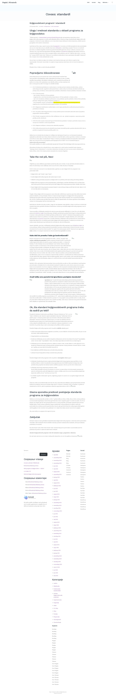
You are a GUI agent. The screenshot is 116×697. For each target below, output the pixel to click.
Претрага (26, 450)
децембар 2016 (58, 463)
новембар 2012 (58, 505)
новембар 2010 (58, 558)
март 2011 (56, 547)
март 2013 (56, 497)
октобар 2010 (57, 561)
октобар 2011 (57, 536)
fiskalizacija (56, 586)
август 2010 (57, 567)
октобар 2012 (57, 508)
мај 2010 (56, 575)
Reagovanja (47, 26)
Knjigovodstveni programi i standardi (47, 23)
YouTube (82, 488)
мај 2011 (56, 542)
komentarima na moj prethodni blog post (50, 37)
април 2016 (57, 471)
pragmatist (57, 46)
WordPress (83, 500)
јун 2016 (56, 466)
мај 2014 (56, 480)
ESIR (88, 2)
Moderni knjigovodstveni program (32, 474)
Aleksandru (58, 48)
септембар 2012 (58, 511)
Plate (55, 611)
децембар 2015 (58, 474)
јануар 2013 (57, 499)
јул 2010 (56, 570)
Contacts (68, 470)
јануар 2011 (57, 553)
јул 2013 (56, 488)
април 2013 (57, 494)
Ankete (55, 583)
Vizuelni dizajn (57, 622)
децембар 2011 (58, 530)
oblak (55, 605)
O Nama (68, 465)
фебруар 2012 (57, 528)
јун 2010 (56, 573)
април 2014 (57, 483)
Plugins (54, 640)
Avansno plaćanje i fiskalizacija (31, 463)
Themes (54, 652)
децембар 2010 (58, 556)
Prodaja (56, 614)
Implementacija (58, 600)
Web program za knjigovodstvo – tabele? (34, 468)
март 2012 (56, 525)
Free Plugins (55, 663)
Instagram (83, 465)
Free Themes (55, 675)
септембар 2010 (58, 564)
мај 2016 (56, 468)
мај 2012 (56, 519)
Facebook (82, 454)
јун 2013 (56, 491)
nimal (42, 26)
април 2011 (57, 544)
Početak (68, 454)
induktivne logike (39, 213)
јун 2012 (56, 516)
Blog (99, 2)
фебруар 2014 (57, 485)
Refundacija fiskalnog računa (31, 465)
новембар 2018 (58, 460)
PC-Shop (56, 608)
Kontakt (94, 2)
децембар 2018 (58, 457)
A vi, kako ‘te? (27, 471)
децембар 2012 (58, 502)
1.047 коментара (55, 26)
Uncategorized (57, 619)
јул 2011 (56, 539)
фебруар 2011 (57, 550)
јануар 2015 (57, 477)
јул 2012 (56, 513)
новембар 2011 (58, 533)
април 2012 (57, 522)
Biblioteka (105, 2)
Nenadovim (65, 51)
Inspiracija (56, 602)
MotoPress (60, 693)
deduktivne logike (77, 225)
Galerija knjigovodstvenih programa (58, 595)
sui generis (40, 218)
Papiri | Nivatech (9, 2)
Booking (54, 629)
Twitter (82, 477)
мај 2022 (56, 454)
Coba (41, 57)
